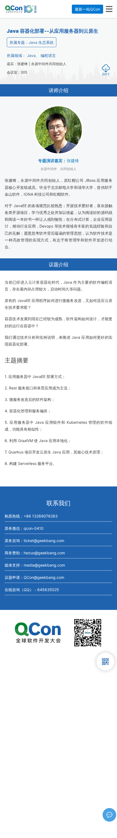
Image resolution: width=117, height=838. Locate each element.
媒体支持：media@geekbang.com (35, 565)
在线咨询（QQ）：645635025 (32, 589)
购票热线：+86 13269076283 (31, 516)
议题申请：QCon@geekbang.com (34, 577)
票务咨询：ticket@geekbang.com (34, 540)
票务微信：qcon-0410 (24, 528)
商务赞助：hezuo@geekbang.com (35, 552)
